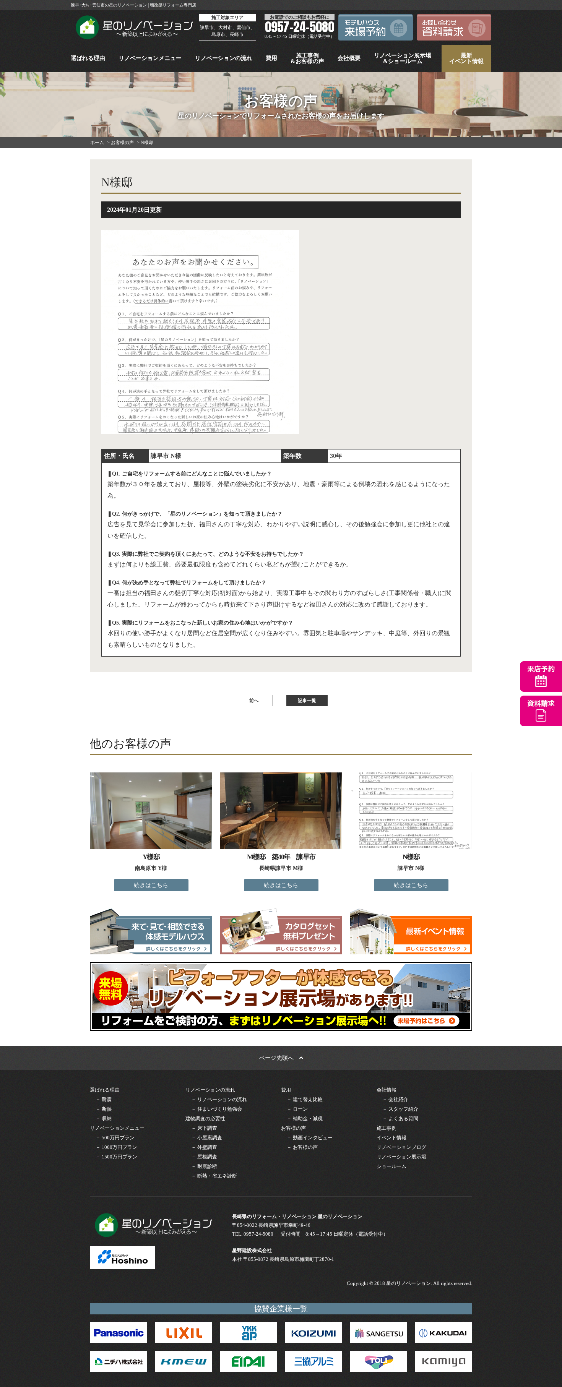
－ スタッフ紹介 (400, 1109)
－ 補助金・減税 (305, 1118)
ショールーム (391, 1166)
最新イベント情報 (466, 58)
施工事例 (386, 1128)
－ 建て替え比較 (305, 1099)
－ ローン (297, 1109)
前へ (253, 700)
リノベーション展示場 (401, 1157)
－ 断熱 (104, 1109)
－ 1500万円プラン (116, 1157)
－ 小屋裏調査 (206, 1137)
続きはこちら (151, 885)
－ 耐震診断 (204, 1166)
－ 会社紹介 (395, 1099)
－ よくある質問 (400, 1118)
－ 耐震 (104, 1099)
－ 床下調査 (204, 1128)
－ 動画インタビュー (310, 1137)
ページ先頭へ (279, 1058)
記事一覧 (307, 700)
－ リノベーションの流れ (219, 1099)
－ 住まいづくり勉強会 (216, 1109)
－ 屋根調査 (204, 1157)
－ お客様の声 (302, 1147)
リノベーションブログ (401, 1147)
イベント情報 (391, 1137)
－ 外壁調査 (204, 1147)
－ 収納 (104, 1118)
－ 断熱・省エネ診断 (214, 1176)
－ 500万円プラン (115, 1137)
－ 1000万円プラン (116, 1147)
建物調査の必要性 (205, 1118)
